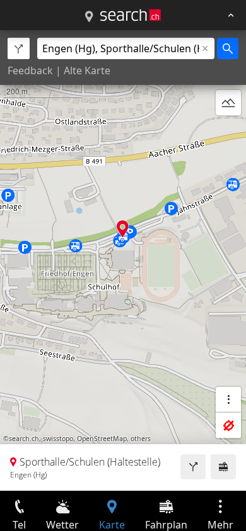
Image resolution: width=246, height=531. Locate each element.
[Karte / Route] (89, 17)
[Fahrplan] (223, 466)
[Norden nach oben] (228, 132)
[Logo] (130, 15)
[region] (123, 260)
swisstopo (58, 438)
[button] (123, 228)
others (141, 438)
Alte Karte (87, 70)
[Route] (193, 466)
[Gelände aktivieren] (228, 102)
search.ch (24, 438)
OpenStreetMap (102, 438)
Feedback (30, 70)
